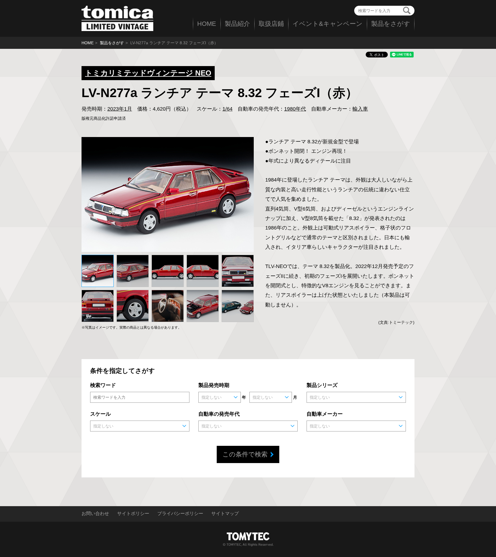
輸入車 (360, 109)
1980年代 (295, 109)
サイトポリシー (133, 513)
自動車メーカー (325, 414)
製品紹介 (237, 23)
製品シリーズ (322, 385)
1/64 (227, 109)
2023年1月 (119, 109)
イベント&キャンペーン (327, 23)
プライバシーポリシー (180, 513)
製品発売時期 (213, 385)
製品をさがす (390, 23)
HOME (206, 23)
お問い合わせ (95, 513)
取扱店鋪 (271, 23)
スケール (100, 414)
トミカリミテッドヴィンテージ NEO (148, 73)
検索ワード (103, 385)
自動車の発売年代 (219, 414)
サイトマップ (225, 513)
